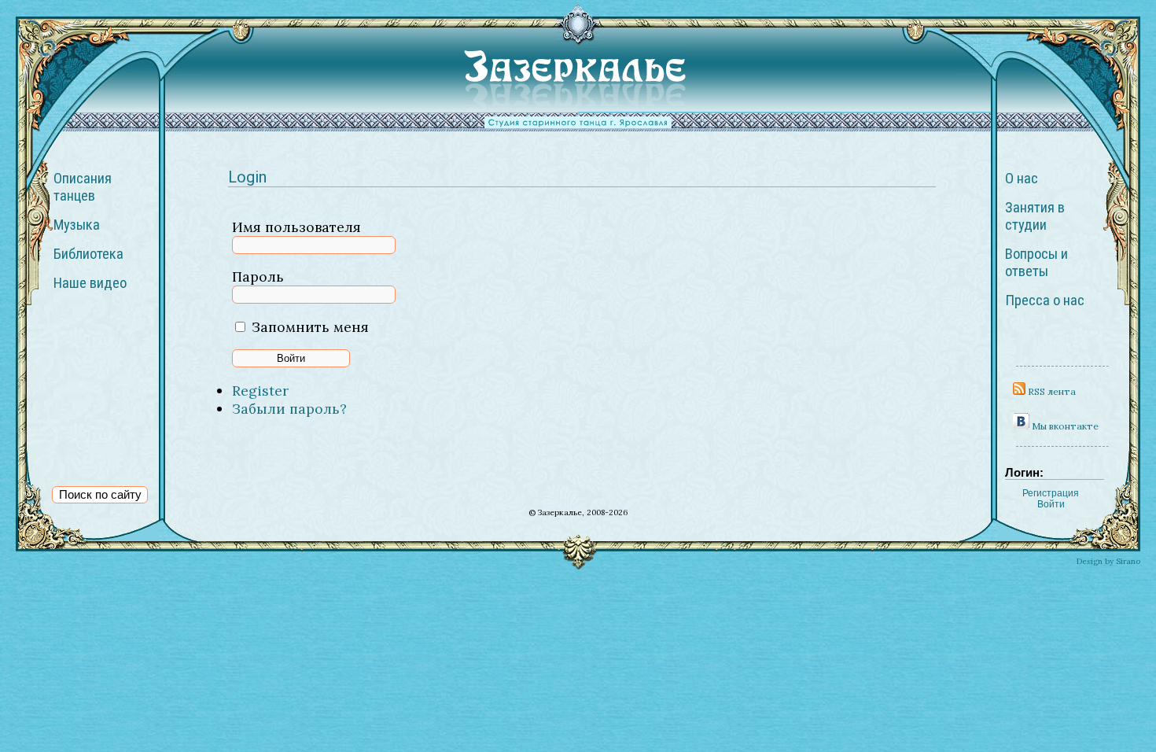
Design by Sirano (1108, 561)
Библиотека (88, 254)
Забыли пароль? (289, 409)
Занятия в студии (1035, 216)
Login (247, 177)
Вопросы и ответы (1036, 262)
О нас (1021, 178)
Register (260, 391)
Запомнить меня (310, 327)
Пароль (258, 276)
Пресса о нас (1044, 300)
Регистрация (1050, 493)
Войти (1051, 504)
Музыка (76, 225)
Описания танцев (82, 187)
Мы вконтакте (1064, 426)
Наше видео (90, 283)
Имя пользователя (296, 227)
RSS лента (1050, 391)
